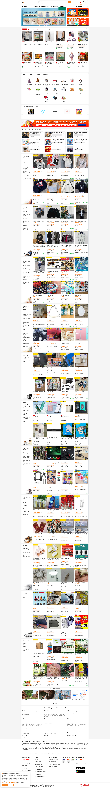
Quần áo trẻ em (24, 711)
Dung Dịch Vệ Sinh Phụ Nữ (74, 725)
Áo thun (28, 711)
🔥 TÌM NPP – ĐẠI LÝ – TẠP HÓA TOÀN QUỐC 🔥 (57, 140)
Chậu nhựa (36, 725)
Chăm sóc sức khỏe (70, 723)
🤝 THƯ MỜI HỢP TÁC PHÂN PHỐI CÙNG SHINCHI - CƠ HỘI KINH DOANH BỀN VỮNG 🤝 (80, 140)
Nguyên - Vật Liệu (25, 728)
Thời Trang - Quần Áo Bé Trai (26, 270)
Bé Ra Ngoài (25, 279)
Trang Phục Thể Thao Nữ (26, 461)
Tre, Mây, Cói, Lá (26, 511)
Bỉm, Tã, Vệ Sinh (26, 266)
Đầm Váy (24, 165)
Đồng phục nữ (25, 176)
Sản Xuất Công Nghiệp (26, 552)
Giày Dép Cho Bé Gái (26, 265)
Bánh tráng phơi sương (54, 714)
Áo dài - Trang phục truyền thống (26, 168)
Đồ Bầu (24, 179)
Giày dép (46, 718)
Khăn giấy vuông (37, 724)
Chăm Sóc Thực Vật (26, 644)
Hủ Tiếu (61, 715)
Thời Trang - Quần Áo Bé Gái (26, 273)
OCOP (47, 716)
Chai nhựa (26, 725)
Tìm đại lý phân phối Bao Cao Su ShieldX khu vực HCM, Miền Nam (35, 140)
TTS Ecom (50, 767)
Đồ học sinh (46, 732)
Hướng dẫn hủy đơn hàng (26, 768)
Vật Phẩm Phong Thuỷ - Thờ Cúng (26, 316)
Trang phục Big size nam (26, 226)
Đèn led (74, 711)
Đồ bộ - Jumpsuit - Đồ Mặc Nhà (26, 161)
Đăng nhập (86, 0)
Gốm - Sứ (24, 502)
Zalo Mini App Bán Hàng (53, 766)
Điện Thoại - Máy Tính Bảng (26, 361)
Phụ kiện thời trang (48, 723)
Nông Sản (24, 646)
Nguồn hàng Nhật (47, 728)
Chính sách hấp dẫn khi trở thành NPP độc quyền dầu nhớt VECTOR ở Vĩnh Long (80, 147)
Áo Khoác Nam (25, 218)
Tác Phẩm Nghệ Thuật (26, 514)
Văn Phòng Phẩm (26, 343)
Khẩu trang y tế (69, 724)
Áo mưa (31, 711)
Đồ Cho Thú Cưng (26, 345)
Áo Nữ (24, 162)
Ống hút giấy (28, 724)
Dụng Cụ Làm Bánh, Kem (26, 321)
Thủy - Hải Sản (25, 647)
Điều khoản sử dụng (38, 764)
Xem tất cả (26, 202)
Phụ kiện (68, 710)
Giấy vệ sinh (32, 724)
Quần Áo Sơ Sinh (26, 275)
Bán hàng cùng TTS (52, 761)
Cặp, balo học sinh (47, 733)
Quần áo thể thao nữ (26, 164)
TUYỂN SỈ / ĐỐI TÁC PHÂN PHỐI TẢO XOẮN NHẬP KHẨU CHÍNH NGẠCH (35, 147)
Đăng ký (85, 2)
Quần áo (23, 710)
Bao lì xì (23, 737)
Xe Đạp (24, 452)
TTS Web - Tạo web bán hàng (54, 764)
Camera (24, 421)
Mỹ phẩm (68, 718)
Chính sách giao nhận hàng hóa (41, 777)
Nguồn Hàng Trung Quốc (71, 735)
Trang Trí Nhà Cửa (26, 336)
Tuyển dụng (37, 762)
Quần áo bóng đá (26, 714)
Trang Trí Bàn (25, 339)
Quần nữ (24, 169)
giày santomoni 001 (61, 3)
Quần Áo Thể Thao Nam (26, 222)
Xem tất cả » (55, 703)
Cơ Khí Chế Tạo (25, 548)
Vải (27, 730)
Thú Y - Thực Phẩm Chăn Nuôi (26, 650)
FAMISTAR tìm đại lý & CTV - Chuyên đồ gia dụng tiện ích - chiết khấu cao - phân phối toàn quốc (58, 133)
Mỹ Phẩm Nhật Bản (47, 730)
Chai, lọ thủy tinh (30, 725)
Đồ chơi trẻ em (25, 732)
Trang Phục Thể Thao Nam (26, 464)
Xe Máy (24, 597)
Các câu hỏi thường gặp (25, 763)
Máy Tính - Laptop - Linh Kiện (26, 358)
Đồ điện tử (24, 718)
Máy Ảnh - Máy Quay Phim (26, 363)
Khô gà (45, 711)
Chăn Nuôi (24, 643)
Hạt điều (60, 714)
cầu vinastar (49, 3)
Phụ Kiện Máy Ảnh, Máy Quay (26, 415)
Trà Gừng (58, 715)
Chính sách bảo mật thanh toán (40, 771)
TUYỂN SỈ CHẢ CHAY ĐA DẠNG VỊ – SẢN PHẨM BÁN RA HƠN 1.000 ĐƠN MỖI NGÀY (58, 147)
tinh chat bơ (54, 3)
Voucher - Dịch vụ (26, 342)
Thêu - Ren (25, 505)
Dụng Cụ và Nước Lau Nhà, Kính (26, 334)
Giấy (23, 508)
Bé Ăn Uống (25, 280)
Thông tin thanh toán (39, 766)
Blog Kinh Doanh (38, 761)
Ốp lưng (77, 711)
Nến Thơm (26, 726)
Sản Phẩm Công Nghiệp (25, 555)
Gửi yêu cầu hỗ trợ (24, 765)
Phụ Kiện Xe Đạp (26, 459)
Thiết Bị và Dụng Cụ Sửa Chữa (26, 331)
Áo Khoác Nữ (25, 171)
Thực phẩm (46, 710)
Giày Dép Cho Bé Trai (26, 263)
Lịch (29, 726)
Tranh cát (28, 733)
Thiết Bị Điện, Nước (26, 556)
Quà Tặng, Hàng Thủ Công (26, 329)
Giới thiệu (36, 759)
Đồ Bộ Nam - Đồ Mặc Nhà (26, 230)
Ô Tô (24, 595)
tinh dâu (44, 3)
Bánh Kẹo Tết (54, 715)
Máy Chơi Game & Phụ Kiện (27, 407)
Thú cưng (46, 735)
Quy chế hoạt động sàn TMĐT (54, 759)
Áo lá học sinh (53, 733)
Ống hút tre (23, 724)
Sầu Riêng (50, 716)
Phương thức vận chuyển (26, 770)
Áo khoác (38, 711)
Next (64, 17)
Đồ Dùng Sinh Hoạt (26, 326)
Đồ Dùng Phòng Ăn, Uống (26, 323)
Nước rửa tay (74, 724)
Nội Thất (24, 340)
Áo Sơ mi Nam (25, 224)
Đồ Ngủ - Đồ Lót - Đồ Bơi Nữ (26, 173)
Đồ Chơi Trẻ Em (25, 268)
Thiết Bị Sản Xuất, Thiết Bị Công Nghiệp (26, 550)
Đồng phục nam (25, 228)
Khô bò (48, 711)
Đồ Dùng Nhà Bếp (26, 325)
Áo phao (35, 711)
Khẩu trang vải (79, 724)
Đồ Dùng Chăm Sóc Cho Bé (26, 283)
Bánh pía (49, 714)
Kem (50, 715)
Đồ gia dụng (24, 723)
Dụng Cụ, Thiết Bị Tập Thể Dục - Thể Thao (26, 457)
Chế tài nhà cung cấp (39, 767)
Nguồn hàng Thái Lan (71, 728)
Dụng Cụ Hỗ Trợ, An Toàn (26, 454)
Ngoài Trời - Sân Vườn (27, 314)
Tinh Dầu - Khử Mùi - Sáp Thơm (26, 312)
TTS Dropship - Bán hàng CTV (54, 762)
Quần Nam (24, 212)
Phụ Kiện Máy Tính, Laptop (26, 411)
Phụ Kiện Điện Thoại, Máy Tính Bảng (26, 418)
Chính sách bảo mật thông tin (40, 772)
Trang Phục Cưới (26, 175)
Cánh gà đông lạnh (53, 711)
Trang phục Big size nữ (27, 178)
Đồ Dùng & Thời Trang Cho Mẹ (26, 277)
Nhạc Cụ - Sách (25, 346)
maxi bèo (67, 3)
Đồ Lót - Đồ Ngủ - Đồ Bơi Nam (26, 215)
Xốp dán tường (24, 730)
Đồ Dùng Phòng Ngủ (26, 337)
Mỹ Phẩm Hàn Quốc (73, 721)
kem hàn (40, 3)
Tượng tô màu (24, 733)
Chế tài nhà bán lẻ (38, 769)
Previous (23, 17)
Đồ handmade (24, 735)
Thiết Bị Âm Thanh (26, 413)
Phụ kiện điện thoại (70, 711)
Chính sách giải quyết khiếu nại (40, 776)
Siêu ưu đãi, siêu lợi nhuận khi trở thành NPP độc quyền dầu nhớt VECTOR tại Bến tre (80, 133)
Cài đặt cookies (38, 774)
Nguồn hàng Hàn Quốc (71, 732)
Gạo (57, 711)
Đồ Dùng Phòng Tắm (26, 318)
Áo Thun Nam (25, 211)
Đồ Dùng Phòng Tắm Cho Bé (26, 262)
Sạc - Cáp (24, 409)
